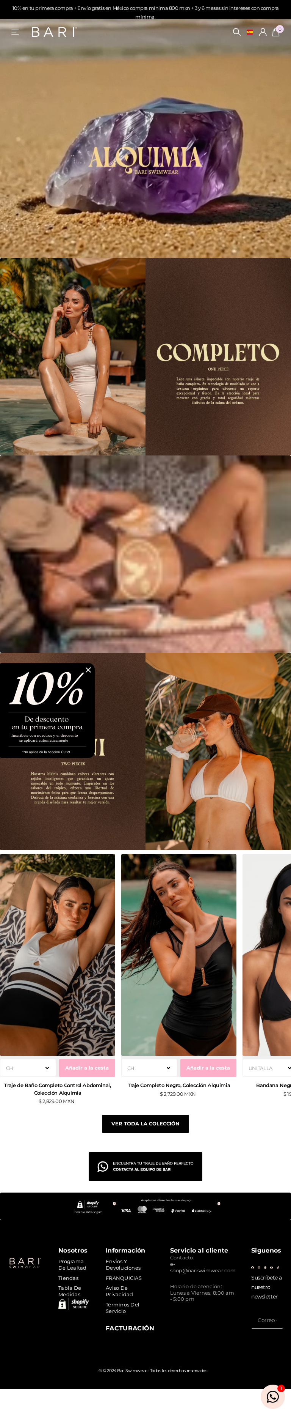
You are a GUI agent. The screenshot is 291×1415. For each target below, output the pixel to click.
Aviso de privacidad (119, 1291)
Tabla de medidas (69, 1291)
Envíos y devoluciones (123, 1264)
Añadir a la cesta (87, 1068)
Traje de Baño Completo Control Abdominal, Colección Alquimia (57, 1088)
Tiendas (68, 1278)
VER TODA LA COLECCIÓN (145, 1123)
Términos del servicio (122, 1308)
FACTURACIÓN (130, 1328)
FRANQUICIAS (124, 1278)
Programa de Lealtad (72, 1264)
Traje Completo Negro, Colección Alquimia (179, 1085)
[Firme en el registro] (263, 32)
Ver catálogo (15, 32)
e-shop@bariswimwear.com (203, 1267)
